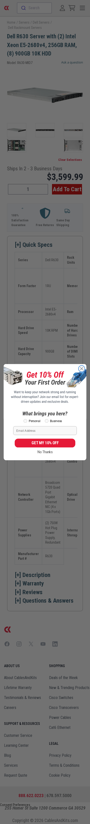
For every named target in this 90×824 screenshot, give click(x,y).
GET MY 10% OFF (45, 443)
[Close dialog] (81, 368)
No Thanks (45, 452)
